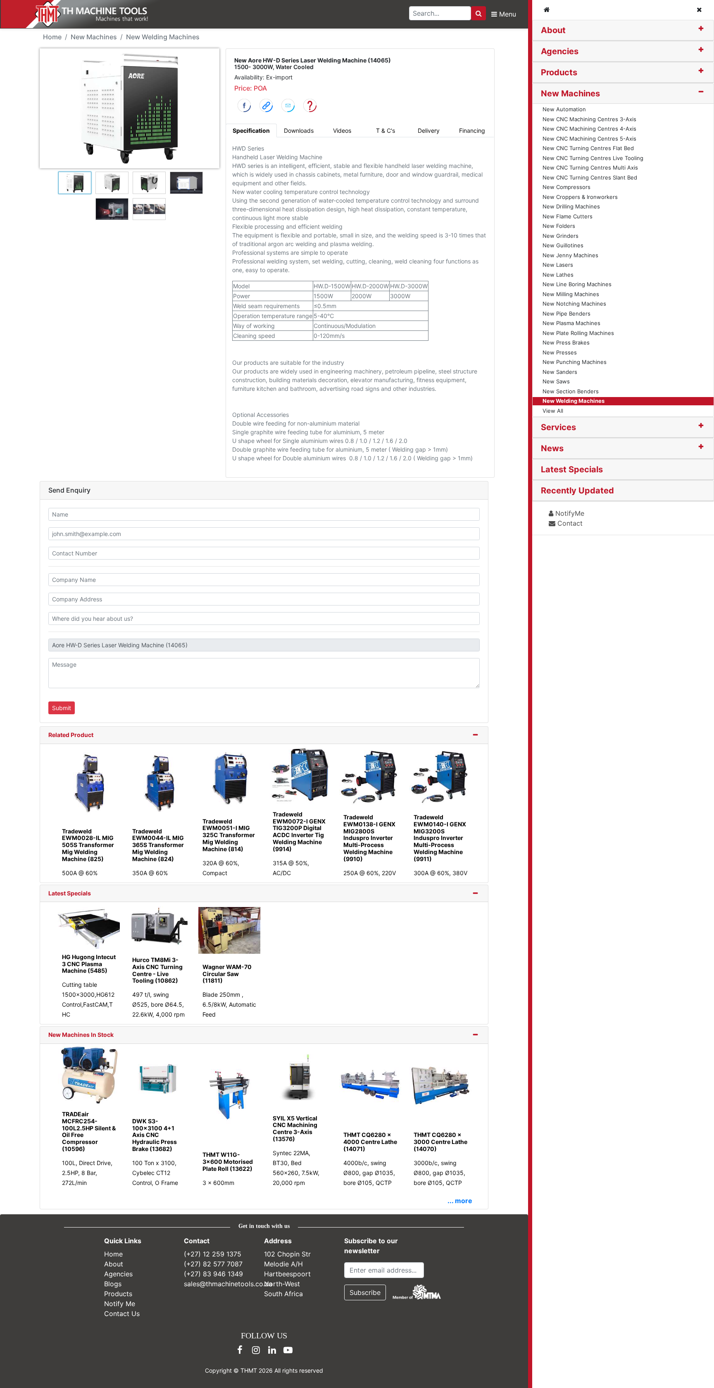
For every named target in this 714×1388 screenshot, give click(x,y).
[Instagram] (256, 1350)
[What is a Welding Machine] (310, 105)
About (553, 30)
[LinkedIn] (272, 1350)
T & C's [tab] (385, 130)
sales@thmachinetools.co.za (228, 1284)
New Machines (570, 93)
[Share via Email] (288, 105)
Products (559, 72)
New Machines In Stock (81, 1034)
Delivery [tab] (429, 130)
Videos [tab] (342, 130)
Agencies (559, 51)
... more (459, 1201)
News (552, 448)
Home (52, 37)
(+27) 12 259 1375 (212, 1254)
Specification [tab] (251, 130)
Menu (506, 14)
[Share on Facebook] (244, 105)
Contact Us (122, 1313)
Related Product (70, 734)
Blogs (112, 1284)
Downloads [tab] (299, 130)
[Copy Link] (266, 105)
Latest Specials (69, 893)
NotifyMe (568, 513)
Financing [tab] (472, 130)
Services (558, 427)
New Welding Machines (163, 37)
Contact (569, 523)
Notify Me (119, 1303)
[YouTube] (288, 1350)
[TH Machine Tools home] (86, 14)
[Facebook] (239, 1350)
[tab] (623, 30)
